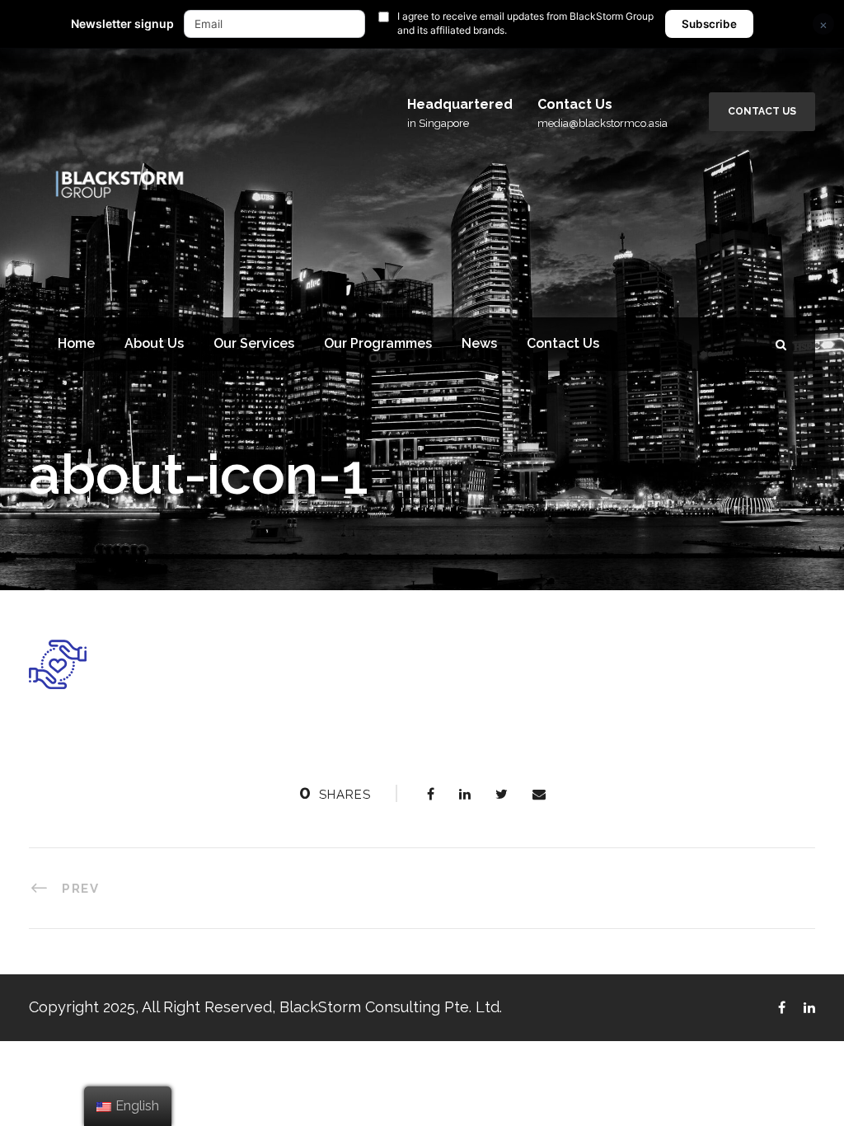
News (479, 343)
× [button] (823, 24)
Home (76, 343)
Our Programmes (378, 343)
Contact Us (762, 111)
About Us (154, 343)
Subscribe (709, 23)
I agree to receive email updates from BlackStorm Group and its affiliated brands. (525, 23)
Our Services (253, 343)
